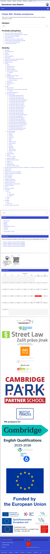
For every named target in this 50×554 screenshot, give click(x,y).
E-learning (9, 161)
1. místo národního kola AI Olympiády (12, 42)
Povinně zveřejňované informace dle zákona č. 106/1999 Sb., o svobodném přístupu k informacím (24, 167)
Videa (8, 202)
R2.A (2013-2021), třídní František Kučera (17, 120)
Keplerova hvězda (10, 164)
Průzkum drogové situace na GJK (15, 78)
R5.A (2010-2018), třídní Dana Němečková (17, 125)
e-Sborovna (25, 1)
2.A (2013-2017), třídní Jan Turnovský (16, 104)
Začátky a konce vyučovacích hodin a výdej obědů (17, 89)
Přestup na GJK (8, 168)
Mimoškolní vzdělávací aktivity (13, 165)
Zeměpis (10, 152)
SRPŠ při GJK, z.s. (11, 83)
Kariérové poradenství (9, 56)
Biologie (10, 134)
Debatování (7, 50)
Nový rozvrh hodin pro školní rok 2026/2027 (13, 33)
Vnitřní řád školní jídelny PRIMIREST (12, 36)
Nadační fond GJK (8, 62)
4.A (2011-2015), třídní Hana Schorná (16, 113)
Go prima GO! (11, 194)
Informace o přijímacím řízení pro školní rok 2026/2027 (14, 242)
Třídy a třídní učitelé (11, 94)
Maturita (8, 155)
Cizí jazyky (11, 135)
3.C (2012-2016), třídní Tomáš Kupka (16, 111)
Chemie (10, 144)
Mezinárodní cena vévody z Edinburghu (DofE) (14, 59)
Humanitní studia (12, 143)
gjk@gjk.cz (4, 547)
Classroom (19, 1)
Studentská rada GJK (9, 185)
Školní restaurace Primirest (12, 71)
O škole (6, 63)
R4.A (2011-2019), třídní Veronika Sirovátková (18, 123)
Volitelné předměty (10, 153)
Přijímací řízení (8, 170)
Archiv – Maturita (12, 156)
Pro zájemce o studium (9, 188)
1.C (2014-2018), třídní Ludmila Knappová (17, 101)
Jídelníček (30, 1)
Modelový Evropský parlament (11, 60)
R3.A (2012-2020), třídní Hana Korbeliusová (17, 122)
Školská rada (9, 81)
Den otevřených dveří (9, 51)
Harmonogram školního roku (12, 92)
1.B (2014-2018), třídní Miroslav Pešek (16, 98)
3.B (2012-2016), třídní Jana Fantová (16, 110)
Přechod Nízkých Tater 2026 (10, 43)
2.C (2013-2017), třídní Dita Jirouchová (16, 107)
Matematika (11, 147)
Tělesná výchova (12, 149)
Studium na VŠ (10, 162)
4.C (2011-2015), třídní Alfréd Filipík (16, 116)
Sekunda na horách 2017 (10, 182)
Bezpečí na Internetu (13, 80)
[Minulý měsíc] (5, 273)
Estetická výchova (12, 141)
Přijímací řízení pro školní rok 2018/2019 (13, 171)
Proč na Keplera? (8, 176)
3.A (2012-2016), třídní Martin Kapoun (16, 108)
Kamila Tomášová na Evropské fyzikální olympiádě (15, 40)
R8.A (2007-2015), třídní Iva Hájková (16, 129)
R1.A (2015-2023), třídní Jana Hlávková (16, 119)
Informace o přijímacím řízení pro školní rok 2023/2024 (14, 244)
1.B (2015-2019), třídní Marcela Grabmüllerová (18, 99)
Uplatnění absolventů (11, 158)
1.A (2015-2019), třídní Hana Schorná (16, 96)
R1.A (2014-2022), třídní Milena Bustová (17, 117)
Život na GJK (7, 189)
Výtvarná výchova (12, 150)
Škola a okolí (9, 203)
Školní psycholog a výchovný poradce (12, 183)
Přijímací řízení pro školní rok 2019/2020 (13, 173)
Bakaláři (14, 1)
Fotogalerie (7, 200)
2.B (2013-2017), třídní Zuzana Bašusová (17, 105)
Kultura (8, 197)
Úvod (6, 186)
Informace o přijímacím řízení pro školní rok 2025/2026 (14, 243)
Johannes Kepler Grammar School (12, 205)
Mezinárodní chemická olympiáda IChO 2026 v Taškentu (16, 34)
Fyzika (10, 140)
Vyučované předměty (11, 131)
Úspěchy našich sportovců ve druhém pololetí (14, 39)
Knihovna (9, 74)
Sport (8, 198)
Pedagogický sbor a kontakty (12, 75)
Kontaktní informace (11, 66)
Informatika (11, 146)
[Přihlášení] (35, 1)
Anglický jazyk (12, 132)
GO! (9, 192)
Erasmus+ (7, 54)
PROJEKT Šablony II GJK (10, 180)
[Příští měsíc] (45, 273)
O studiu (6, 86)
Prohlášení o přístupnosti (10, 179)
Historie (8, 84)
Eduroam (7, 53)
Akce (8, 191)
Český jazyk (11, 137)
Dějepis (10, 138)
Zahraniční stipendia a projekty (13, 159)
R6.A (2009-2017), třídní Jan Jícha (15, 126)
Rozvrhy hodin (3, 1)
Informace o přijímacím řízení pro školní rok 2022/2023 (14, 246)
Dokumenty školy (10, 68)
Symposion (11, 195)
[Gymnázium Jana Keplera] (25, 6)
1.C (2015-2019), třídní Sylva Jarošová (16, 102)
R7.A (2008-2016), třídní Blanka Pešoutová (17, 128)
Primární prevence (8, 174)
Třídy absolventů (10, 87)
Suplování (9, 1)
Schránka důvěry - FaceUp (9, 231)
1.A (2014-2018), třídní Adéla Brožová (16, 95)
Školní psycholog (10, 77)
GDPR (8, 65)
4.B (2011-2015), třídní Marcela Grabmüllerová (18, 114)
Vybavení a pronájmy (11, 69)
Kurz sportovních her (9, 37)
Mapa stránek (7, 57)
